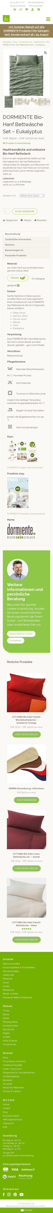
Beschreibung (12, 234)
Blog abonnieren (18, 6)
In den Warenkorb (24, 211)
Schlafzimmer (26, 42)
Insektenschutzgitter (12, 1065)
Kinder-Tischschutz (12, 1069)
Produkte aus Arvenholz (14, 1061)
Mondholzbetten (11, 971)
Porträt (6, 1104)
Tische (6, 1011)
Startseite (7, 42)
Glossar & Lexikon (12, 1091)
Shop (15, 42)
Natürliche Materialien (13, 1087)
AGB (5, 1127)
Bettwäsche (39, 42)
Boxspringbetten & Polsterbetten (19, 967)
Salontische (8, 1029)
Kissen (6, 982)
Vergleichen (12, 220)
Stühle (6, 1014)
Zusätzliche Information (18, 239)
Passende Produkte (15, 255)
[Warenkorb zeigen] (38, 9)
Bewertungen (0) (14, 250)
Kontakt (6, 1108)
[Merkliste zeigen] (26, 9)
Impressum (8, 1123)
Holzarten (7, 1084)
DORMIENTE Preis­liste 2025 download (26, 513)
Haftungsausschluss (12, 1119)
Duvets (6, 986)
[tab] (26, 234)
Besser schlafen (10, 994)
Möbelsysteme (10, 1022)
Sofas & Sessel (10, 1041)
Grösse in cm (9, 195)
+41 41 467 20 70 (17, 2)
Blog (5, 1112)
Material (9, 245)
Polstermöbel (9, 1044)
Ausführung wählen (26, 734)
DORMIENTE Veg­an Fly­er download (25, 467)
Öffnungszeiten (36, 6)
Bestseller (8, 1080)
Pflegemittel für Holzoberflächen (19, 1072)
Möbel (6, 1018)
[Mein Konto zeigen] (32, 9)
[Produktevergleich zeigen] (20, 9)
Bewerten (42, 220)
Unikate (6, 1037)
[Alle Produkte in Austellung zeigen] (15, 9)
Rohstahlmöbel (10, 1026)
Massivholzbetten (11, 964)
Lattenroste (8, 975)
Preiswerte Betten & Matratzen (17, 997)
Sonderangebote (35, 2)
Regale (6, 1033)
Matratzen (7, 979)
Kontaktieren (15, 640)
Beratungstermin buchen (21, 634)
